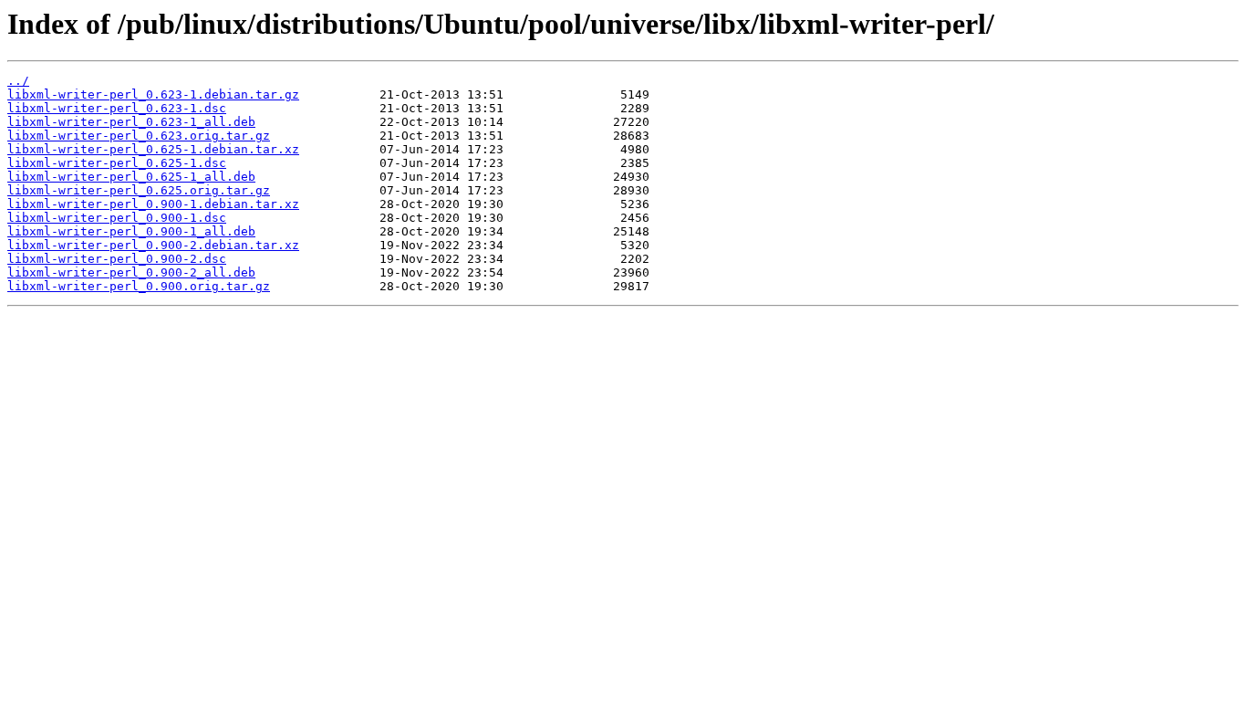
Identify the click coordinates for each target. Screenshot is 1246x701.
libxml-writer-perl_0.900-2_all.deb (131, 272)
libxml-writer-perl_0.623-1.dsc (116, 108)
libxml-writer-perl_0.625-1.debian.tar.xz (153, 149)
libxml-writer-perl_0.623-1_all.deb (131, 122)
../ (18, 81)
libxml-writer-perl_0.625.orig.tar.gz (138, 190)
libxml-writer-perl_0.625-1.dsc (116, 163)
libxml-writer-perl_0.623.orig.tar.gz (138, 135)
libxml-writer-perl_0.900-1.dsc (116, 218)
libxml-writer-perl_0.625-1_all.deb (131, 176)
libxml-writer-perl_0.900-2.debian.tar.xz (153, 245)
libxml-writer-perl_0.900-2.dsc (116, 259)
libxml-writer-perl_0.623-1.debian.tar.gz (153, 94)
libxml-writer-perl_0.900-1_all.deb (131, 231)
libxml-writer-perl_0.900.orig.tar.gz (138, 286)
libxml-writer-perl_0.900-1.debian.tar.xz (153, 204)
